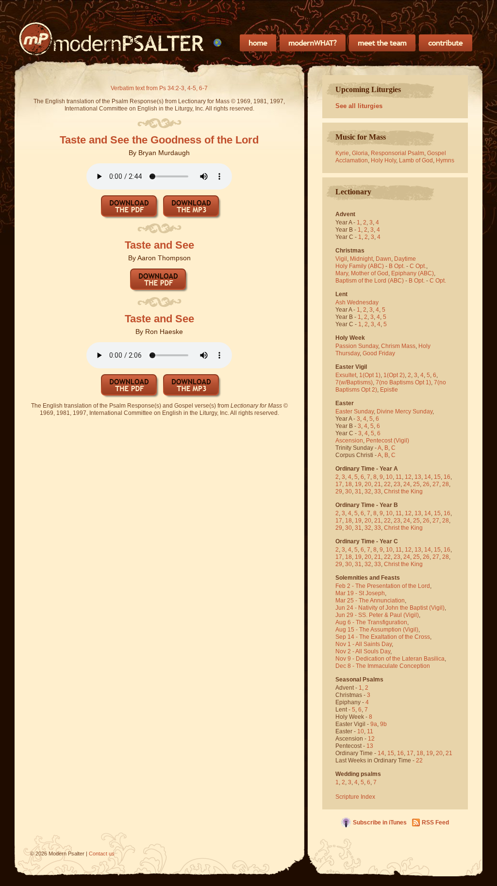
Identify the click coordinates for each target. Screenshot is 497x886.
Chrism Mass (398, 346)
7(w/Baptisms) (354, 382)
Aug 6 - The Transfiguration (371, 622)
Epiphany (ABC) (412, 273)
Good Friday (379, 353)
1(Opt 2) (394, 375)
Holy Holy (383, 160)
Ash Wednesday (357, 302)
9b (383, 724)
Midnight (361, 258)
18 (348, 484)
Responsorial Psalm (397, 153)
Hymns (445, 160)
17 (338, 484)
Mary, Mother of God (361, 273)
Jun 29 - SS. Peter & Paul (368, 615)
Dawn (383, 258)
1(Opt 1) (370, 375)
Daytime (405, 258)
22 (387, 484)
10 (389, 477)
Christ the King (403, 491)
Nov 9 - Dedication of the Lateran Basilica (390, 658)
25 (416, 484)
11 (399, 477)
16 (447, 477)
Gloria (360, 153)
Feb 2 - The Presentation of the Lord (382, 586)
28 (445, 484)
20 (367, 484)
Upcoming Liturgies (368, 89)
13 (417, 477)
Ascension (349, 440)
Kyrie (342, 153)
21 (377, 484)
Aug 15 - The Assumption (368, 629)
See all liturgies (358, 106)
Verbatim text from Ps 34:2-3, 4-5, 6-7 (159, 88)
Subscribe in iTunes (380, 822)
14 (427, 477)
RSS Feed (435, 822)
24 (406, 484)
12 (408, 477)
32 (367, 491)
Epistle (389, 389)
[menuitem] (217, 43)
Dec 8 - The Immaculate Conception (382, 666)
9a (373, 724)
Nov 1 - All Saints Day (363, 644)
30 (348, 491)
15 (437, 477)
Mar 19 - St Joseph (360, 593)
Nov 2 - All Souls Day (362, 651)
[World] (217, 43)
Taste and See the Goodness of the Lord (159, 140)
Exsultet (345, 375)
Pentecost (379, 440)
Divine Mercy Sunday (404, 411)
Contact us (102, 853)
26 (426, 484)
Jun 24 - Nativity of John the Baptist (381, 607)
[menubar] (217, 43)
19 (358, 484)
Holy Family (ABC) (359, 266)
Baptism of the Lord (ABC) (369, 280)
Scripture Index (355, 796)
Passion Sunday (356, 346)
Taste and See (159, 245)
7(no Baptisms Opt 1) (403, 382)
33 (377, 491)
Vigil (341, 258)
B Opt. (397, 266)
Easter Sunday (354, 411)
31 (358, 491)
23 (397, 484)
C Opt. (418, 266)
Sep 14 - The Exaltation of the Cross (382, 636)
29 (338, 491)
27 (435, 484)
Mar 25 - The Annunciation (370, 600)
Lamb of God (416, 160)
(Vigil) (401, 440)
